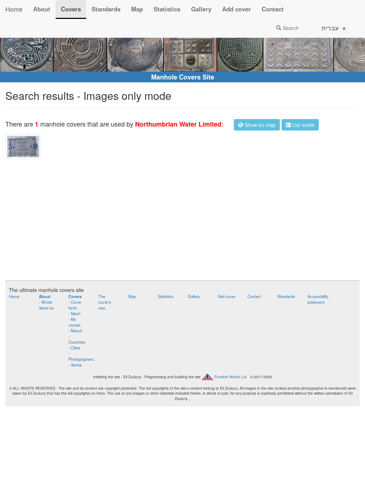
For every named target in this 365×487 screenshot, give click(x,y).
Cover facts (75, 305)
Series (76, 365)
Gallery (201, 9)
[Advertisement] (182, 220)
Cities (76, 347)
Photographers (81, 359)
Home (13, 9)
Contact (273, 9)
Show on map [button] (259, 124)
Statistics (167, 9)
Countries (76, 342)
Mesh (76, 313)
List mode (302, 124)
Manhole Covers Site (182, 77)
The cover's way (104, 302)
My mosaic (74, 322)
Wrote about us (46, 305)
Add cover (236, 9)
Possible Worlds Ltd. (231, 376)
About (41, 9)
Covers (71, 9)
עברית (331, 28)
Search (290, 27)
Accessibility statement (318, 299)
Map (137, 9)
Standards (106, 9)
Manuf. (77, 330)
